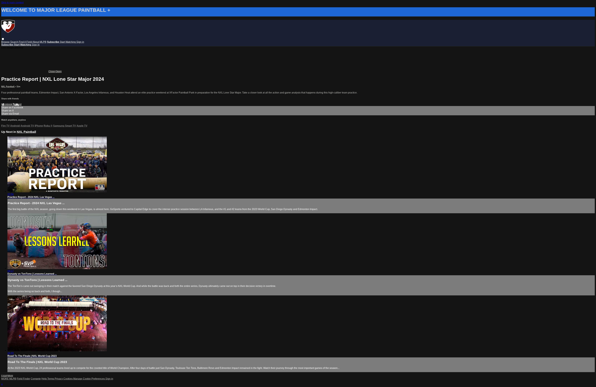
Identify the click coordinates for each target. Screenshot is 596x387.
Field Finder (23, 378)
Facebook (7, 104)
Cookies (68, 378)
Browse (5, 42)
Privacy (59, 378)
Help (44, 378)
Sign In (36, 44)
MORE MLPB (8, 378)
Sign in (80, 42)
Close (52, 71)
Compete (36, 378)
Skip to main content (12, 2)
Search (14, 42)
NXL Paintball (8, 86)
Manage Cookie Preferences (89, 378)
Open (59, 71)
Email (18, 104)
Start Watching (68, 42)
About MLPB (39, 42)
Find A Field (25, 42)
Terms (51, 378)
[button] (3, 39)
